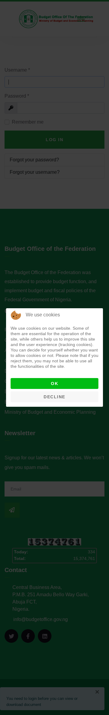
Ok (54, 383)
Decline (54, 396)
